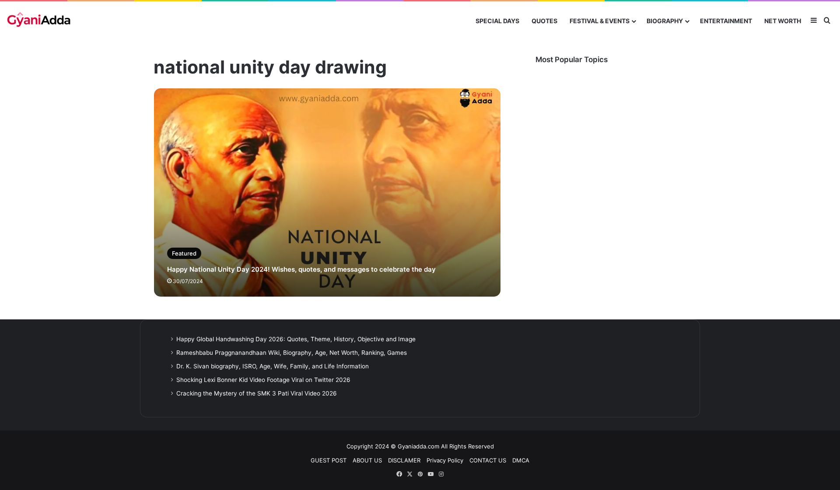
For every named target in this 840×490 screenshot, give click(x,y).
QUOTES (544, 20)
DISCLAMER (404, 460)
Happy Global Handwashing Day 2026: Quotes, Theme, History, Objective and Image (296, 339)
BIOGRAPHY (665, 20)
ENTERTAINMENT (726, 20)
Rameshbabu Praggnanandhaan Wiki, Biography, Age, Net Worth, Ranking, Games (291, 352)
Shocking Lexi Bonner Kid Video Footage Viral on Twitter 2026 (263, 379)
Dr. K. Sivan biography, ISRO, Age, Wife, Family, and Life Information (272, 366)
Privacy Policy (445, 460)
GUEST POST (328, 460)
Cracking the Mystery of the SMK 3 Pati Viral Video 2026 (256, 393)
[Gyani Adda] (39, 21)
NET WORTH (782, 20)
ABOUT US (367, 460)
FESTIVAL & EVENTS (600, 20)
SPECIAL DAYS (497, 20)
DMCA (520, 460)
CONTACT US (487, 460)
